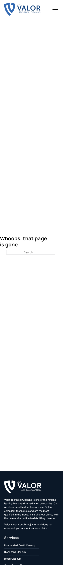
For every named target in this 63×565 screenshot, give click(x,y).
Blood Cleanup (12, 558)
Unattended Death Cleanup (20, 545)
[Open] (55, 9)
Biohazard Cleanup (15, 551)
